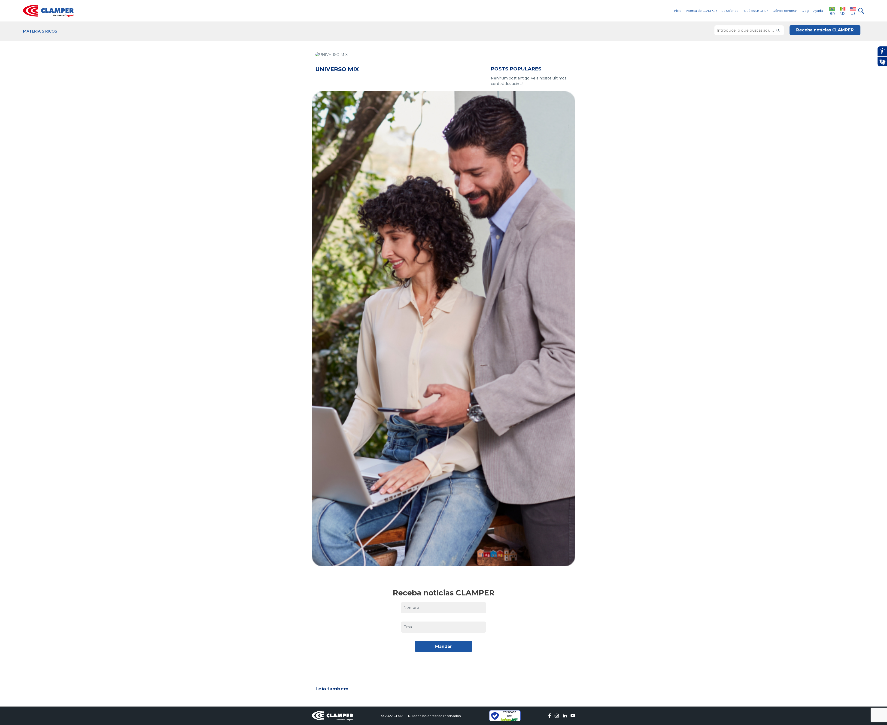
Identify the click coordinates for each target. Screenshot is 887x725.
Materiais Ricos (40, 31)
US (853, 13)
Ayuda (818, 10)
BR (832, 13)
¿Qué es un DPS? (755, 10)
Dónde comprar (785, 10)
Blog (805, 10)
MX (842, 13)
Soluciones (729, 10)
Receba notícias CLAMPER (825, 30)
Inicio (677, 10)
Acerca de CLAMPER (701, 10)
